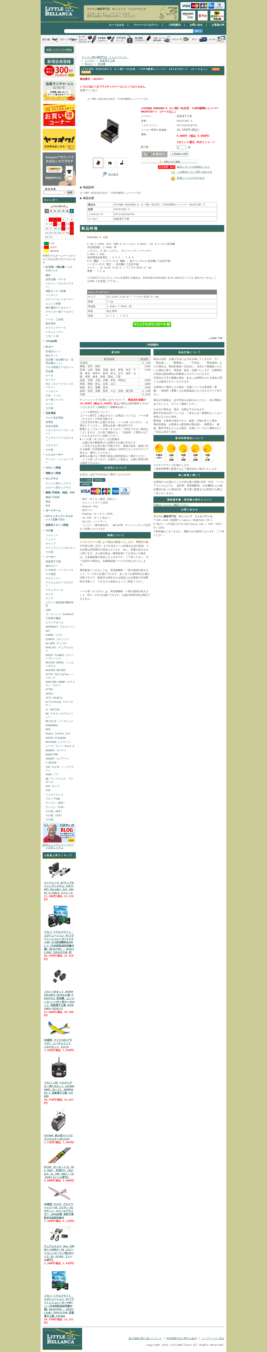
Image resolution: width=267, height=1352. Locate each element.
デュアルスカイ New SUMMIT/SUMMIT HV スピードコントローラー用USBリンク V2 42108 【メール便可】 (59, 1253)
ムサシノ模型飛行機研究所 (59, 604)
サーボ (49, 375)
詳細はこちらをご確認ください (171, 504)
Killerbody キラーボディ (59, 703)
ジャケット (52, 535)
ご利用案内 (174, 24)
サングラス (52, 478)
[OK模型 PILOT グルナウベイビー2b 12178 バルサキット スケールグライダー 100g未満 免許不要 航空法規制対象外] (59, 1200)
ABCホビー (52, 565)
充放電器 (51, 413)
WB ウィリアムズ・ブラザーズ (59, 780)
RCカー (50, 346)
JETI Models (54, 697)
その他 (49, 408)
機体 (48, 275)
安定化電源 (52, 426)
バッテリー (52, 295)
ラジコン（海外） (56, 802)
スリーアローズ (54, 622)
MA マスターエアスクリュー (59, 715)
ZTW (48, 790)
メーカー (51, 556)
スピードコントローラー (59, 299)
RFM (48, 729)
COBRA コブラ (54, 634)
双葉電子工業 (53, 561)
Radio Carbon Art (58, 733)
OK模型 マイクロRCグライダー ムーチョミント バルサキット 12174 (58, 1043)
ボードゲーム (53, 510)
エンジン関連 (53, 303)
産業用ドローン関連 (57, 524)
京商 (48, 610)
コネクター (52, 445)
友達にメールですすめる (191, 178)
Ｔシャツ (51, 539)
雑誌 (48, 501)
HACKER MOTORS (56, 670)
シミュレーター (54, 454)
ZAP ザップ (52, 786)
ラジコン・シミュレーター (59, 461)
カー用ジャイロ (54, 399)
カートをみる (116, 24)
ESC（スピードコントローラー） (59, 385)
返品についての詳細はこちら (193, 166)
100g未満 (51, 341)
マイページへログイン (146, 24)
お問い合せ (196, 24)
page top (216, 338)
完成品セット (53, 351)
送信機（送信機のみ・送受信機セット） (59, 361)
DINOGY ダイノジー (57, 639)
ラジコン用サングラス (58, 483)
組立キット (52, 355)
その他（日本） (54, 815)
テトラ (49, 598)
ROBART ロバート (56, 750)
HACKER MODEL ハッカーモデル (59, 664)
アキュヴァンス (54, 589)
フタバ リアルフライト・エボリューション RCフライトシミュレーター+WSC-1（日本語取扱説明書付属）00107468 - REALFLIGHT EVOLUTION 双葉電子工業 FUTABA (59, 1306)
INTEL (49, 693)
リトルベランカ (54, 794)
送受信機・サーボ (56, 279)
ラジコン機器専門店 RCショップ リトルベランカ (116, 8)
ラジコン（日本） (56, 807)
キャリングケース (56, 327)
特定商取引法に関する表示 (181, 1338)
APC (48, 630)
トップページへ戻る (213, 1338)
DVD (48, 505)
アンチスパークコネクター (59, 439)
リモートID (52, 336)
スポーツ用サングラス (58, 487)
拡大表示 (113, 174)
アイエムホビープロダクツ (59, 584)
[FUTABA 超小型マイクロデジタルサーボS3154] (59, 1131)
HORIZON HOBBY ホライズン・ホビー (60, 683)
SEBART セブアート (57, 758)
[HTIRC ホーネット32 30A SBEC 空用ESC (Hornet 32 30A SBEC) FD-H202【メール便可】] (59, 1163)
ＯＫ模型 (51, 574)
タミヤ (49, 594)
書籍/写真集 (53, 497)
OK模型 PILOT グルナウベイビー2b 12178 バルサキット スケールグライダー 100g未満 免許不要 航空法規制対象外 (59, 1211)
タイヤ (49, 404)
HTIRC (49, 689)
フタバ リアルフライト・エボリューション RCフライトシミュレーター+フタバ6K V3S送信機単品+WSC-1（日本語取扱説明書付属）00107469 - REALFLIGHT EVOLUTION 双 (59, 942)
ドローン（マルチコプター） (59, 285)
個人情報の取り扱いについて (145, 1338)
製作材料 (51, 323)
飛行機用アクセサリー (58, 307)
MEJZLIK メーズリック (59, 721)
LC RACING (53, 709)
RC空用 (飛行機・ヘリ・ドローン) (60, 269)
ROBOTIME (52, 754)
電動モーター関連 (56, 291)
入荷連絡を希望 (179, 153)
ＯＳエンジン (53, 578)
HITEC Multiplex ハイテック (59, 676)
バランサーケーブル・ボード (59, 432)
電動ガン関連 (53, 473)
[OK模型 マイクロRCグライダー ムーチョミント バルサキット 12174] (59, 1036)
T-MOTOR (51, 762)
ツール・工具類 (54, 319)
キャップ (51, 543)
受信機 (49, 371)
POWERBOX (52, 725)
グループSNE (53, 798)
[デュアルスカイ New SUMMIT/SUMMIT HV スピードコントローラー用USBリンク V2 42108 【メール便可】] (59, 1242)
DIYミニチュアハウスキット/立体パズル (59, 518)
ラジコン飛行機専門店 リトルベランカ (105, 57)
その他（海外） (54, 811)
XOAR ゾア (52, 774)
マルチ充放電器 (54, 417)
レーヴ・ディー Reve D (60, 746)
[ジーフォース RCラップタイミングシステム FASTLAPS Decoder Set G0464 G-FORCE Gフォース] (59, 878)
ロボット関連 (53, 467)
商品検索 (50, 189)
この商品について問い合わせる (194, 171)
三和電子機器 (53, 618)
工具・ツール (53, 395)
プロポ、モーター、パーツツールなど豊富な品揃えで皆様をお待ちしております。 (112, 15)
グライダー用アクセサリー (59, 313)
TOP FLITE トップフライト (60, 769)
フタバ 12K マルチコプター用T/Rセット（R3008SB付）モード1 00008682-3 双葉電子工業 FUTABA (59, 1089)
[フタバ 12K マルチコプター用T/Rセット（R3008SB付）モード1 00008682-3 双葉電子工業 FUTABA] (59, 1078)
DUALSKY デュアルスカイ (59, 649)
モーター (51, 379)
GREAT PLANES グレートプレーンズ (59, 657)
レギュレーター (54, 332)
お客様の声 (218, 24)
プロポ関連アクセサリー (59, 367)
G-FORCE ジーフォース (59, 569)
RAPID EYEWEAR (56, 737)
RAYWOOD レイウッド (58, 741)
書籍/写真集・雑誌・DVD (60, 492)
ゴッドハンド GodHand (59, 614)
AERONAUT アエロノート (60, 626)
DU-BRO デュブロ (56, 643)
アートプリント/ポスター (60, 547)
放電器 (49, 422)
